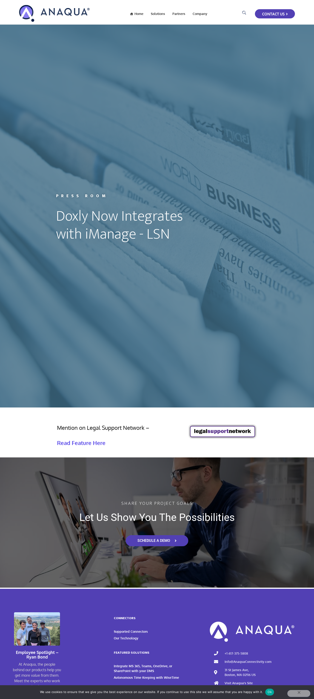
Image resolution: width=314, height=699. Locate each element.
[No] (299, 693)
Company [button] (200, 14)
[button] (244, 13)
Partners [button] (178, 14)
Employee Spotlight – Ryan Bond (37, 654)
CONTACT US (273, 14)
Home (138, 14)
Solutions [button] (158, 14)
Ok (270, 692)
